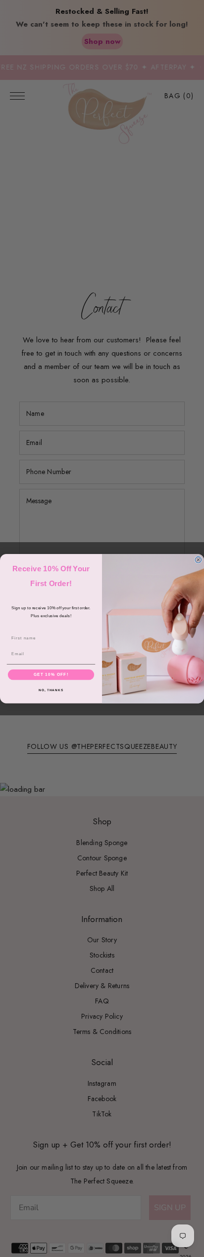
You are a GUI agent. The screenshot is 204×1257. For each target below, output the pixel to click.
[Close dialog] (198, 559)
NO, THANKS (51, 690)
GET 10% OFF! (51, 674)
